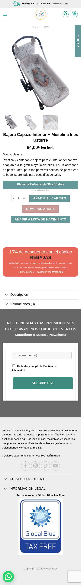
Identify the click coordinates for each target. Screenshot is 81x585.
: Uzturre (16, 154)
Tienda (45, 27)
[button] (8, 576)
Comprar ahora (40, 209)
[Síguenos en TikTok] (45, 466)
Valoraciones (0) (22, 304)
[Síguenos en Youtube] (55, 466)
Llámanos (53, 455)
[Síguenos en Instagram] (35, 466)
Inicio (35, 27)
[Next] (72, 73)
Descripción (19, 294)
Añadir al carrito (49, 198)
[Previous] (9, 73)
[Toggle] (6, 295)
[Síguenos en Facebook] (25, 466)
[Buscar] (66, 14)
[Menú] (5, 14)
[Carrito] (75, 14)
